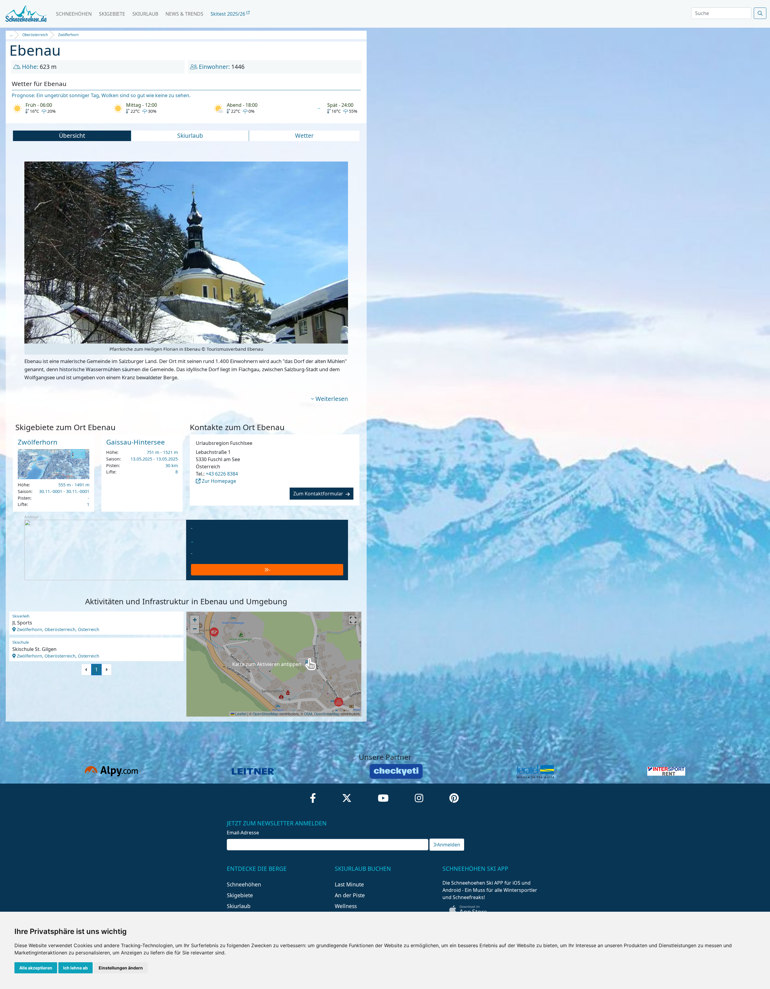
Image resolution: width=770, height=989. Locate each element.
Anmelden (448, 844)
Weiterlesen (332, 399)
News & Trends (184, 14)
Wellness (346, 906)
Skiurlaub (145, 14)
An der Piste (350, 895)
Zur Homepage (218, 481)
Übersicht (72, 135)
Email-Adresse (243, 832)
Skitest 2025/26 (228, 14)
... (11, 34)
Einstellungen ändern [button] (121, 967)
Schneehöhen (74, 14)
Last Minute (349, 884)
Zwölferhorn (68, 34)
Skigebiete (112, 14)
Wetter (304, 135)
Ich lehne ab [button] (75, 967)
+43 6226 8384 (222, 473)
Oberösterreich (35, 34)
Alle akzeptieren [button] (35, 967)
